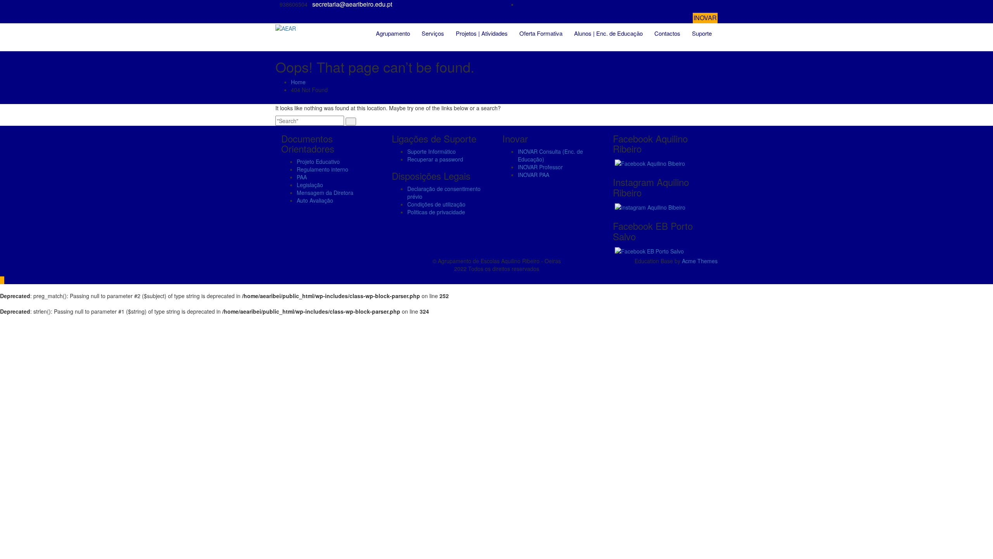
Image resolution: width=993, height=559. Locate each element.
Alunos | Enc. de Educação (608, 33)
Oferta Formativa (540, 33)
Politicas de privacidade (436, 212)
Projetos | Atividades (482, 33)
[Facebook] (715, 4)
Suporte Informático (431, 151)
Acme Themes (700, 261)
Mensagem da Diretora (325, 192)
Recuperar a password (435, 159)
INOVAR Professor (540, 167)
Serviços (433, 33)
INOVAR (705, 17)
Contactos (667, 33)
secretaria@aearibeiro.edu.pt (352, 4)
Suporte (702, 33)
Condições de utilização (436, 204)
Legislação (310, 185)
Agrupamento (393, 33)
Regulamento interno (322, 169)
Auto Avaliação (315, 200)
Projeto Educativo (318, 161)
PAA (302, 177)
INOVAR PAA (533, 175)
